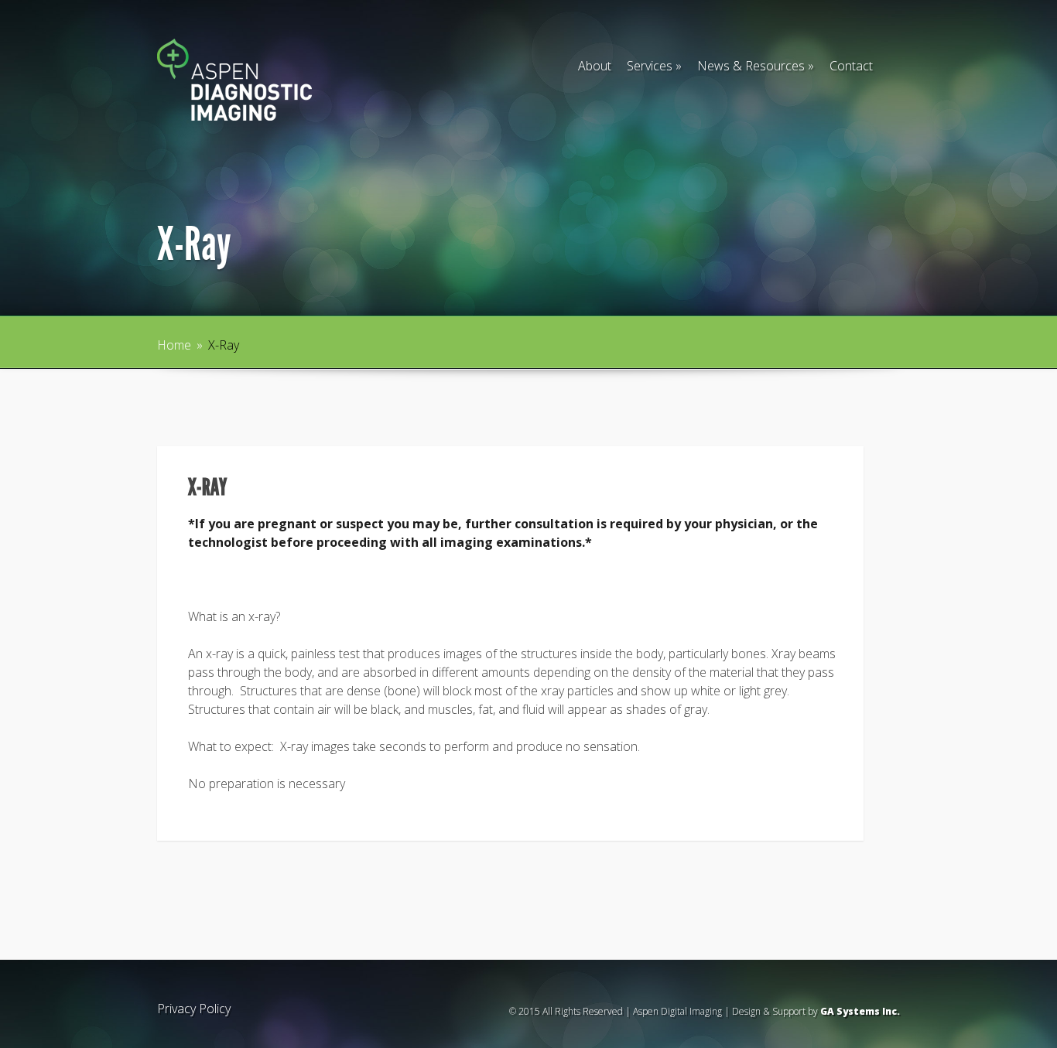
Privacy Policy (194, 1008)
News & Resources (755, 65)
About (594, 65)
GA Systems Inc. (860, 1011)
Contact (851, 65)
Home (174, 344)
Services (654, 65)
